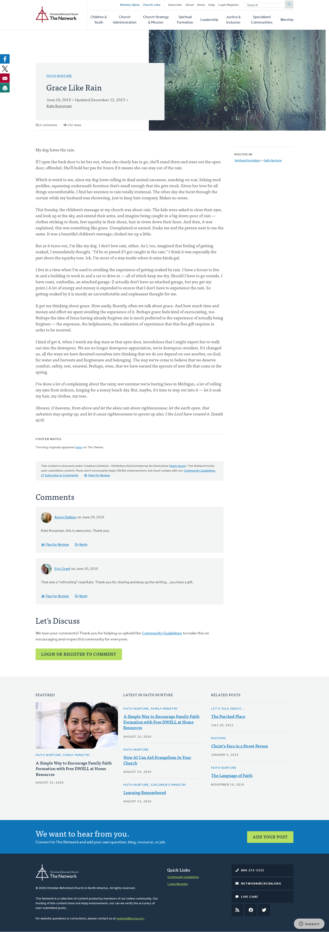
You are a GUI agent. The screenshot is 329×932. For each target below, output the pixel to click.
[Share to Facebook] (5, 59)
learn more (177, 466)
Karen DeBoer (66, 517)
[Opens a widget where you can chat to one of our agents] (309, 924)
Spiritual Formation (185, 19)
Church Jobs (151, 5)
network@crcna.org (130, 918)
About (189, 5)
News (201, 5)
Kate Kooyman (59, 106)
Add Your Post (270, 836)
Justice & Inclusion (233, 19)
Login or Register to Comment (78, 654)
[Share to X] (5, 68)
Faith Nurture (59, 76)
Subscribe (175, 5)
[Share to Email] (5, 78)
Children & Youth (98, 19)
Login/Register (228, 5)
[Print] (5, 88)
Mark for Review (99, 475)
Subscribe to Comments (61, 475)
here (79, 447)
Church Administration (125, 19)
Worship (286, 20)
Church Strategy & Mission (156, 19)
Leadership (209, 20)
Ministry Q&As (130, 5)
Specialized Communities (262, 19)
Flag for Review (57, 545)
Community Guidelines (199, 470)
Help (211, 5)
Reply (83, 545)
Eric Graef (62, 569)
